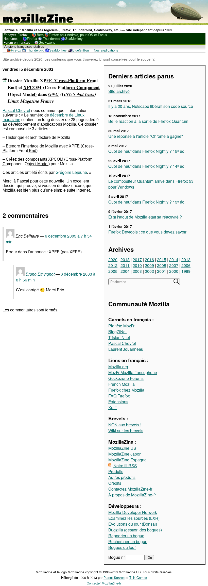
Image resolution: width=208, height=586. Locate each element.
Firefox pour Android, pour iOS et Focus (78, 35)
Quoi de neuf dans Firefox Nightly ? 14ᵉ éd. (146, 166)
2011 (125, 265)
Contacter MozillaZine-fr (104, 583)
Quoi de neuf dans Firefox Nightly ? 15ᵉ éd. (146, 151)
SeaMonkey (74, 39)
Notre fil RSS (125, 465)
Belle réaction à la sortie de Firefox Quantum (148, 121)
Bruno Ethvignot (40, 274)
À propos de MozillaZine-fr (132, 495)
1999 (185, 271)
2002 (149, 271)
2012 (112, 265)
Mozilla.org (118, 367)
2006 (185, 265)
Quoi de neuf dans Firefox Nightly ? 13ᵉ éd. (146, 202)
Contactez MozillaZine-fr (130, 489)
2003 (137, 271)
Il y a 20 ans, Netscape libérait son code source (150, 106)
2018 (125, 259)
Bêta (40, 35)
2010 (137, 265)
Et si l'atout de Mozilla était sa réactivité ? (145, 217)
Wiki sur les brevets (125, 430)
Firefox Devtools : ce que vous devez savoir (147, 232)
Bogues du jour (122, 547)
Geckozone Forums (126, 378)
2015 (161, 259)
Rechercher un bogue (127, 541)
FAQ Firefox (119, 396)
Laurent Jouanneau (125, 349)
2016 (149, 259)
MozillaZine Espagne (127, 460)
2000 (173, 271)
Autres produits (121, 477)
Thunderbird (51, 39)
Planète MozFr (121, 326)
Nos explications (106, 50)
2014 (173, 259)
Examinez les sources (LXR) (134, 518)
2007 (173, 265)
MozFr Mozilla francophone (132, 372)
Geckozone (47, 42)
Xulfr (112, 407)
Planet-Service (114, 577)
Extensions (118, 402)
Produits (115, 471)
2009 (149, 265)
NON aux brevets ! (124, 425)
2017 (137, 259)
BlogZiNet (117, 331)
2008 (161, 265)
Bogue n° (117, 557)
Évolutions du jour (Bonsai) (132, 524)
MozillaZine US (122, 448)
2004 (125, 271)
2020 (112, 259)
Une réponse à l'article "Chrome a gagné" (145, 136)
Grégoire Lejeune (71, 172)
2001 (161, 271)
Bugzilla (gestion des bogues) (135, 530)
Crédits (114, 483)
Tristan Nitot (119, 337)
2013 (185, 259)
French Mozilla (121, 384)
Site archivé (119, 91)
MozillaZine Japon (125, 454)
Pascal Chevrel (122, 343)
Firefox (32, 39)
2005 (112, 271)
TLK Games (138, 577)
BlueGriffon (80, 50)
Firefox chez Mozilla (126, 390)
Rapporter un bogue (126, 536)
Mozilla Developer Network (132, 512)
